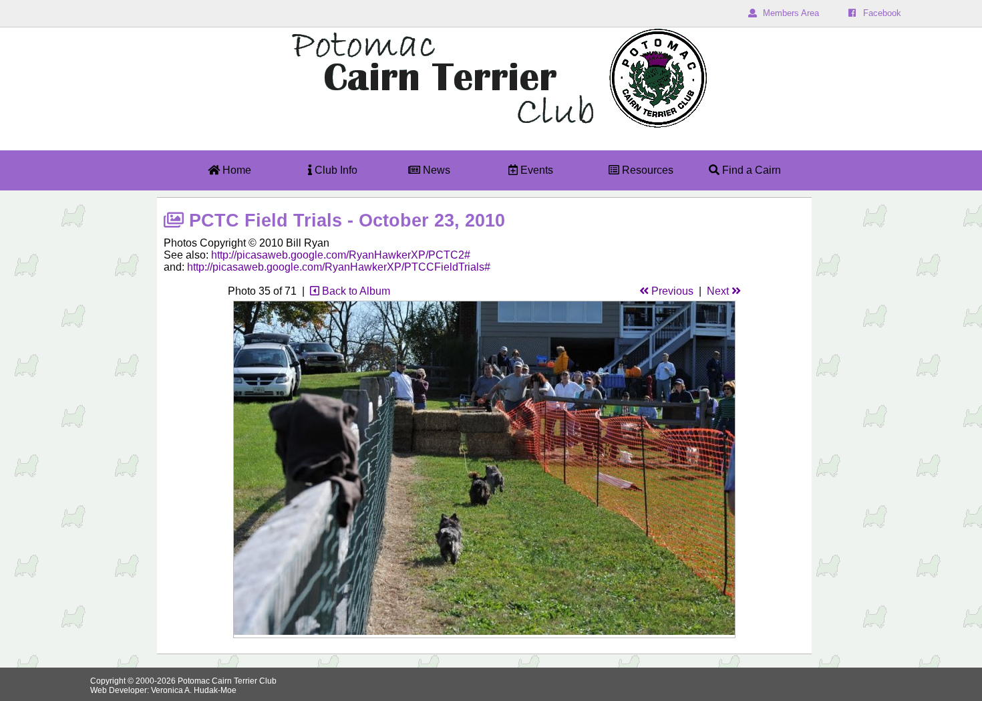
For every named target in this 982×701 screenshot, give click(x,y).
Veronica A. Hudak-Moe (193, 690)
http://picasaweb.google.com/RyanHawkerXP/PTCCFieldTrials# (338, 267)
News (435, 170)
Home (235, 170)
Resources (646, 170)
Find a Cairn (750, 170)
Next (719, 291)
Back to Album (354, 291)
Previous (671, 291)
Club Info (334, 170)
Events (535, 170)
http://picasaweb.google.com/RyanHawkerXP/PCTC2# (340, 255)
